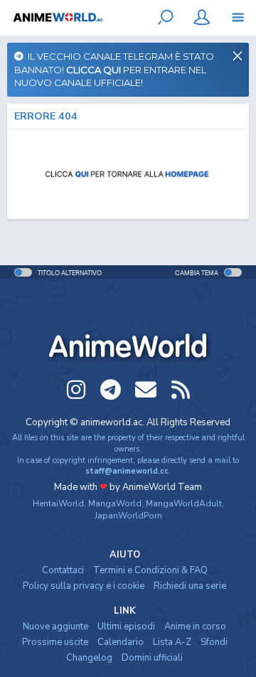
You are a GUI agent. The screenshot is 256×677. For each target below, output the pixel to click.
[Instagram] (76, 390)
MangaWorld (115, 503)
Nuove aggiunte (55, 626)
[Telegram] (111, 390)
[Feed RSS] (180, 390)
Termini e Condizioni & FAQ (150, 570)
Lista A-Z (172, 642)
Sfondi (214, 642)
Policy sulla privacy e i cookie (83, 586)
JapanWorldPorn (128, 515)
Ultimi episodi (126, 626)
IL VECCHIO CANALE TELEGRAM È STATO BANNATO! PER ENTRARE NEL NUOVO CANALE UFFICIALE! (114, 69)
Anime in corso (195, 626)
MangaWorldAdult (184, 503)
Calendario (120, 642)
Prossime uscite (55, 642)
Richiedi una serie (190, 586)
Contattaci (63, 570)
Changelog (89, 657)
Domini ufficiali (152, 657)
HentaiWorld (58, 503)
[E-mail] (146, 390)
